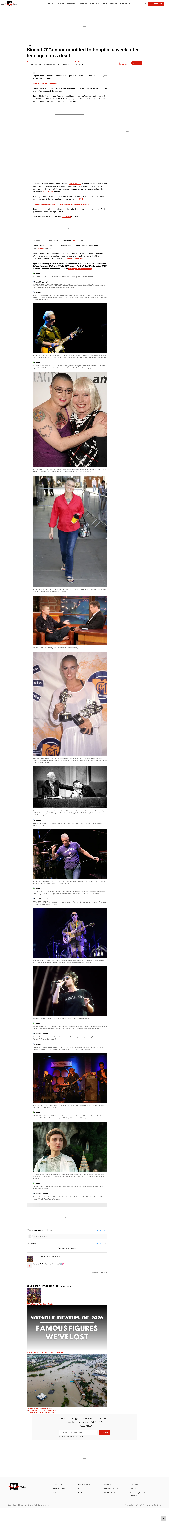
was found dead (75, 183)
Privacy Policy (57, 1484)
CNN (81, 199)
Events (61, 4)
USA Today (66, 216)
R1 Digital (56, 1493)
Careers (133, 1489)
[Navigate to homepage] (14, 3)
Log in (99, 1230)
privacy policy (80, 1436)
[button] (84, 46)
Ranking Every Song (98, 4)
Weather (83, 4)
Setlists (113, 4)
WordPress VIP (138, 1505)
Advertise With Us (111, 1489)
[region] (67, 1251)
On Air (50, 4)
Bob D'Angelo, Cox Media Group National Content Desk (48, 64)
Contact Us (82, 1489)
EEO (80, 1493)
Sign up (104, 1230)
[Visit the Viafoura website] (103, 1272)
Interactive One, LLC (27, 1505)
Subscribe (104, 1432)
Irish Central (48, 191)
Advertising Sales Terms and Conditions (141, 1494)
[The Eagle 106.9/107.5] (17, 1490)
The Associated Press (74, 258)
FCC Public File (110, 1493)
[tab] (32, 1243)
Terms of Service (59, 1489)
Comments (123, 64)
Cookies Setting (110, 1484)
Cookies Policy (84, 1484)
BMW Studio (125, 4)
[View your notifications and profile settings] (146, 4)
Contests (71, 4)
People (41, 248)
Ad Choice (136, 1484)
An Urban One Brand (154, 1505)
